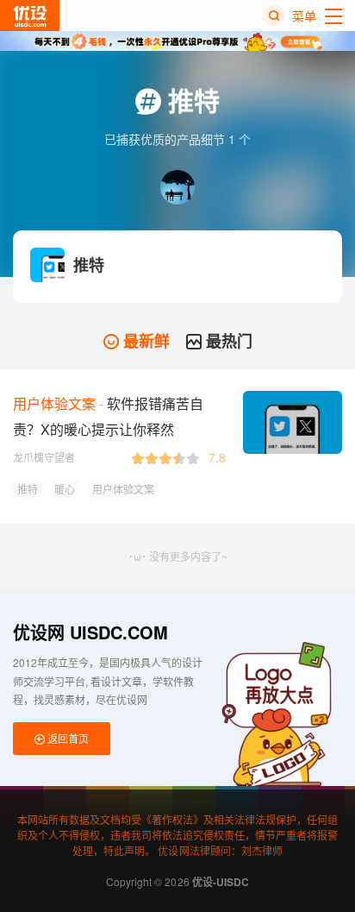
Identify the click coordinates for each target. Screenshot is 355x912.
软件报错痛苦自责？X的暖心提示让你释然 (108, 416)
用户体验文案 (123, 488)
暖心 (64, 488)
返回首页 (67, 738)
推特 (27, 488)
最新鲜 (144, 341)
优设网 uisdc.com (90, 632)
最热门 (227, 341)
